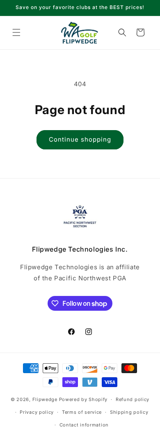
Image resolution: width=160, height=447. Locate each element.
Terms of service (82, 412)
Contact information (84, 425)
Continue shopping (80, 139)
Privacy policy (37, 412)
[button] (16, 32)
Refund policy (132, 399)
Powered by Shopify (83, 399)
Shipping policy (129, 412)
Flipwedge (44, 399)
